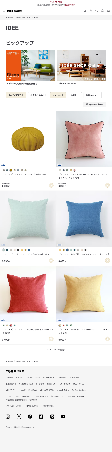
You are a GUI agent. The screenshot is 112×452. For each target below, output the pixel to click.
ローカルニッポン (33, 377)
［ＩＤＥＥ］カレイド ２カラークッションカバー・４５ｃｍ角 (84, 331)
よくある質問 (73, 377)
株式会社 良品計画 (76, 396)
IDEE (36, 17)
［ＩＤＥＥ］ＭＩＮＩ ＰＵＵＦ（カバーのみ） (24, 174)
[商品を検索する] (85, 9)
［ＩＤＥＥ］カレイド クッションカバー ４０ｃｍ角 (84, 254)
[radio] (3, 170)
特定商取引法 (48, 406)
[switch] (51, 185)
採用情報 (25, 396)
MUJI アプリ (11, 390)
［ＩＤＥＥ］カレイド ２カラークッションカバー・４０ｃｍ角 (27, 331)
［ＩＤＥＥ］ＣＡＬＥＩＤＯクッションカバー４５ (25, 254)
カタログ (22, 390)
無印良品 (9, 17)
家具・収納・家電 (23, 17)
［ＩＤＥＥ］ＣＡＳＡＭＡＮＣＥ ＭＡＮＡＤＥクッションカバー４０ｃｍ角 (84, 176)
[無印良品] (15, 371)
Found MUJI (52, 383)
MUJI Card (32, 390)
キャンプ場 (40, 383)
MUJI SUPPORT (49, 377)
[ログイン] (90, 9)
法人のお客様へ (63, 390)
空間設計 (61, 377)
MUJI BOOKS (65, 383)
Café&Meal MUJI (26, 383)
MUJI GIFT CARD (47, 390)
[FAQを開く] (102, 9)
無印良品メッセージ (40, 396)
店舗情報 (9, 377)
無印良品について (58, 396)
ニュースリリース (13, 396)
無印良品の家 (11, 383)
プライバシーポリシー (14, 406)
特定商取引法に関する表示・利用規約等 (21, 400)
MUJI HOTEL (78, 383)
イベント (19, 377)
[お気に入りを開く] (96, 9)
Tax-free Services (78, 390)
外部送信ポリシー (33, 406)
